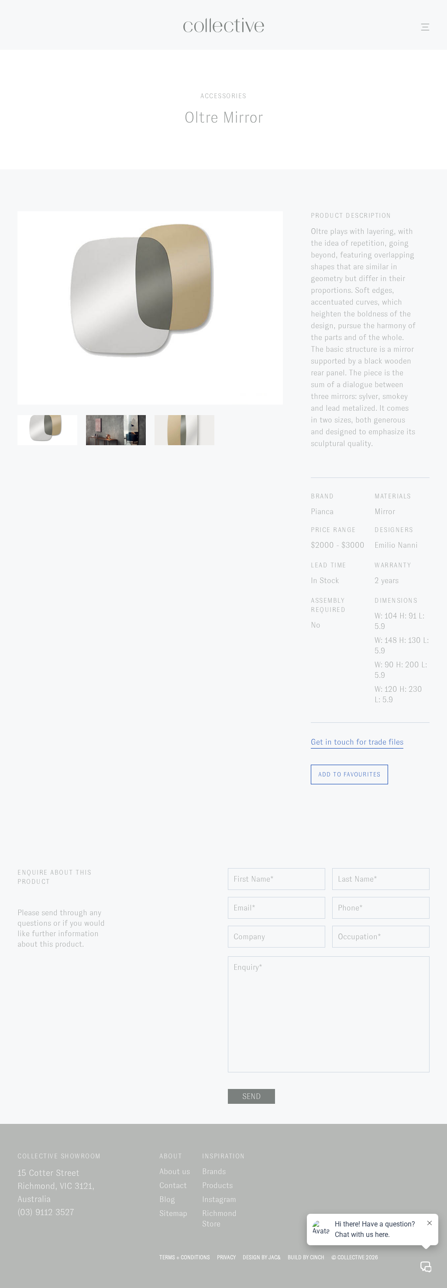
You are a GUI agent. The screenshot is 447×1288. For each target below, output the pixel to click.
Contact (173, 1185)
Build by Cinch (306, 1257)
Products (217, 1185)
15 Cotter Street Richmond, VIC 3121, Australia (55, 1186)
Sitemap (173, 1213)
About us (174, 1171)
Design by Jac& (262, 1257)
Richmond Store (219, 1218)
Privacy (226, 1257)
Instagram (219, 1199)
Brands (214, 1171)
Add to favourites (349, 774)
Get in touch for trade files (357, 742)
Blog (167, 1199)
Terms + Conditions (184, 1257)
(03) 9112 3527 (45, 1212)
